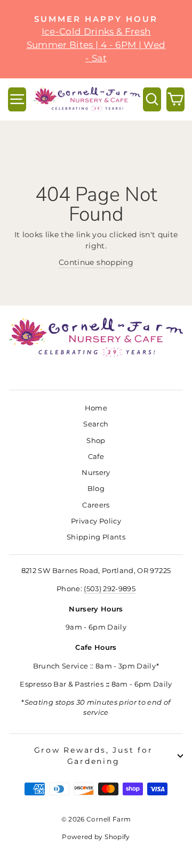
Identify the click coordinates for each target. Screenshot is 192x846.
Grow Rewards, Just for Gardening (93, 756)
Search (95, 424)
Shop (95, 441)
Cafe (96, 457)
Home (96, 408)
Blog (96, 489)
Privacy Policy (96, 521)
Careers (95, 505)
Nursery (96, 473)
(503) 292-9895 (109, 589)
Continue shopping (96, 262)
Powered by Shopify (96, 837)
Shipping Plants (96, 537)
